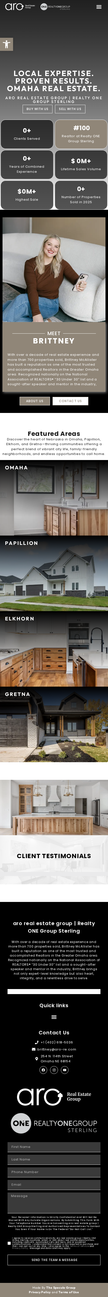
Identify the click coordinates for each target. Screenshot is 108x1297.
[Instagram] (54, 1070)
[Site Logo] (20, 7)
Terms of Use (69, 1292)
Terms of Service (79, 1246)
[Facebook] (43, 1070)
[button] (99, 7)
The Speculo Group (61, 1287)
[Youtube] (65, 1070)
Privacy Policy (20, 1248)
